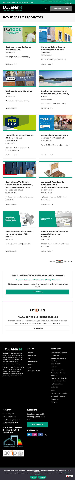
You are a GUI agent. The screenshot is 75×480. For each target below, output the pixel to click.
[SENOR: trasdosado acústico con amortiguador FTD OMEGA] (19, 219)
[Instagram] (34, 434)
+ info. (20, 375)
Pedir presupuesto (9, 413)
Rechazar (42, 477)
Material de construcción (59, 393)
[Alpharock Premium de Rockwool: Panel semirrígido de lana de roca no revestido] (55, 169)
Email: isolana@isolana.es (11, 420)
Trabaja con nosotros (33, 370)
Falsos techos (55, 355)
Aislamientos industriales (59, 378)
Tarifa (28, 358)
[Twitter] (45, 434)
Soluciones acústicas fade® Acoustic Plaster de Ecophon (54, 234)
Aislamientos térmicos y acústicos (58, 360)
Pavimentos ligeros (57, 384)
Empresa (30, 352)
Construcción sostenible (58, 396)
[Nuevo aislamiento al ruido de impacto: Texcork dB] (55, 123)
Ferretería (54, 402)
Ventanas (54, 367)
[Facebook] (40, 434)
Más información (10, 64)
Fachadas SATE (56, 364)
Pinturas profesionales (58, 381)
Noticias (29, 364)
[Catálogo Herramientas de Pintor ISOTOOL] (19, 34)
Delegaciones (31, 355)
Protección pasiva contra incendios (59, 374)
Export (29, 367)
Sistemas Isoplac (32, 361)
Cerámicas (54, 387)
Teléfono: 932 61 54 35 (9, 417)
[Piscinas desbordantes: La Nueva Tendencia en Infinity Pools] (55, 78)
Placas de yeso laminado (59, 352)
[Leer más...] (25, 57)
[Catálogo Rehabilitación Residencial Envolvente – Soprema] (55, 34)
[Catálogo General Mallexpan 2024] (19, 78)
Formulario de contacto (10, 422)
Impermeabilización (57, 370)
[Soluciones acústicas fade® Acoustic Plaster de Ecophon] (55, 219)
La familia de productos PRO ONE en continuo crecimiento (19, 138)
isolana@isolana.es (26, 2)
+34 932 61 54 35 (14, 2)
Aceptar (33, 477)
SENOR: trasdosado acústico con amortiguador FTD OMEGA (19, 234)
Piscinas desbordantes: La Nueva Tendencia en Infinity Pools (55, 93)
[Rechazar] (73, 474)
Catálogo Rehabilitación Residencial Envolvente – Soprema (53, 49)
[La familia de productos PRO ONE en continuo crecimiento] (19, 123)
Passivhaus (54, 399)
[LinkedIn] (29, 434)
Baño (52, 390)
